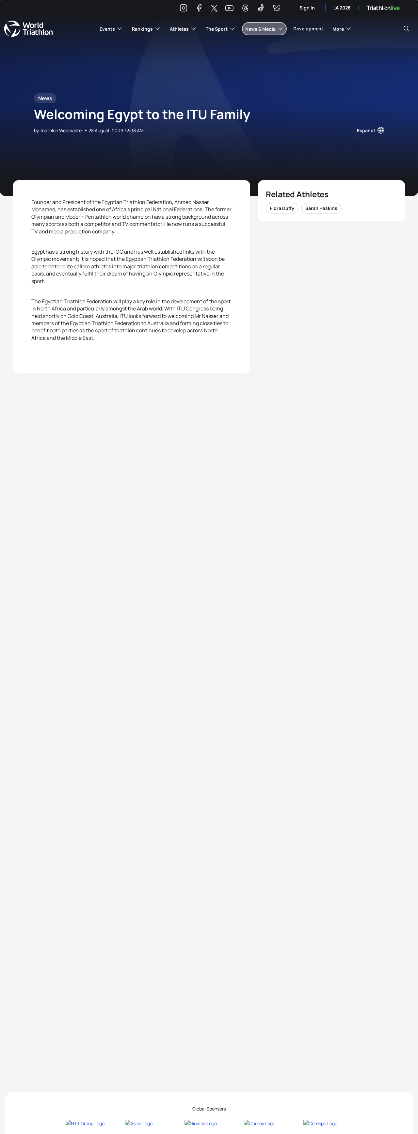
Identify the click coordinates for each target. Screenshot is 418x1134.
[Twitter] (214, 9)
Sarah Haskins (321, 208)
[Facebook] (199, 9)
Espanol (366, 130)
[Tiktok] (261, 9)
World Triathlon (28, 29)
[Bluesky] (277, 9)
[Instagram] (183, 9)
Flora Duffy (282, 208)
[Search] (406, 29)
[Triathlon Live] (383, 8)
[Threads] (245, 9)
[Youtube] (229, 8)
